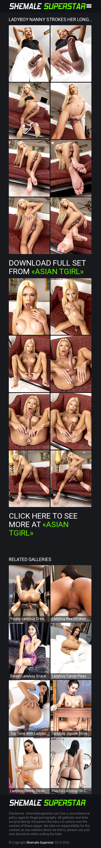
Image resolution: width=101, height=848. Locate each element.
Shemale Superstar (40, 842)
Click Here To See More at (43, 524)
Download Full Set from (47, 267)
